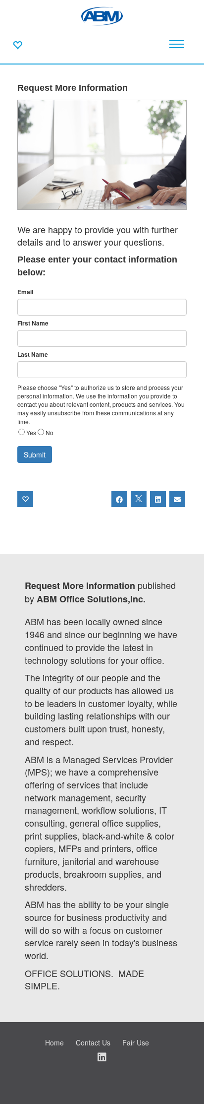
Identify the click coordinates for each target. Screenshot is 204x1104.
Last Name (32, 354)
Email (25, 292)
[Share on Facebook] (119, 499)
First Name (33, 323)
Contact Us (93, 1042)
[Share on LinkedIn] (158, 499)
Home (54, 1042)
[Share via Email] (177, 499)
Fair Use (135, 1042)
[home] (102, 15)
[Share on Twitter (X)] (138, 499)
